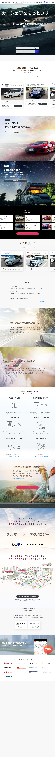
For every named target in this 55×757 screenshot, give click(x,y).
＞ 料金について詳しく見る (14, 456)
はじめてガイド (30, 2)
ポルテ (4, 268)
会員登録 (47, 2)
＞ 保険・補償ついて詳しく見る (41, 456)
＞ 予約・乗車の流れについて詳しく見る (14, 435)
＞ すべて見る (42, 301)
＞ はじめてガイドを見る (18, 478)
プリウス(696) (30, 100)
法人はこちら (39, 2)
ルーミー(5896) (31, 269)
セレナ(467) (5, 101)
